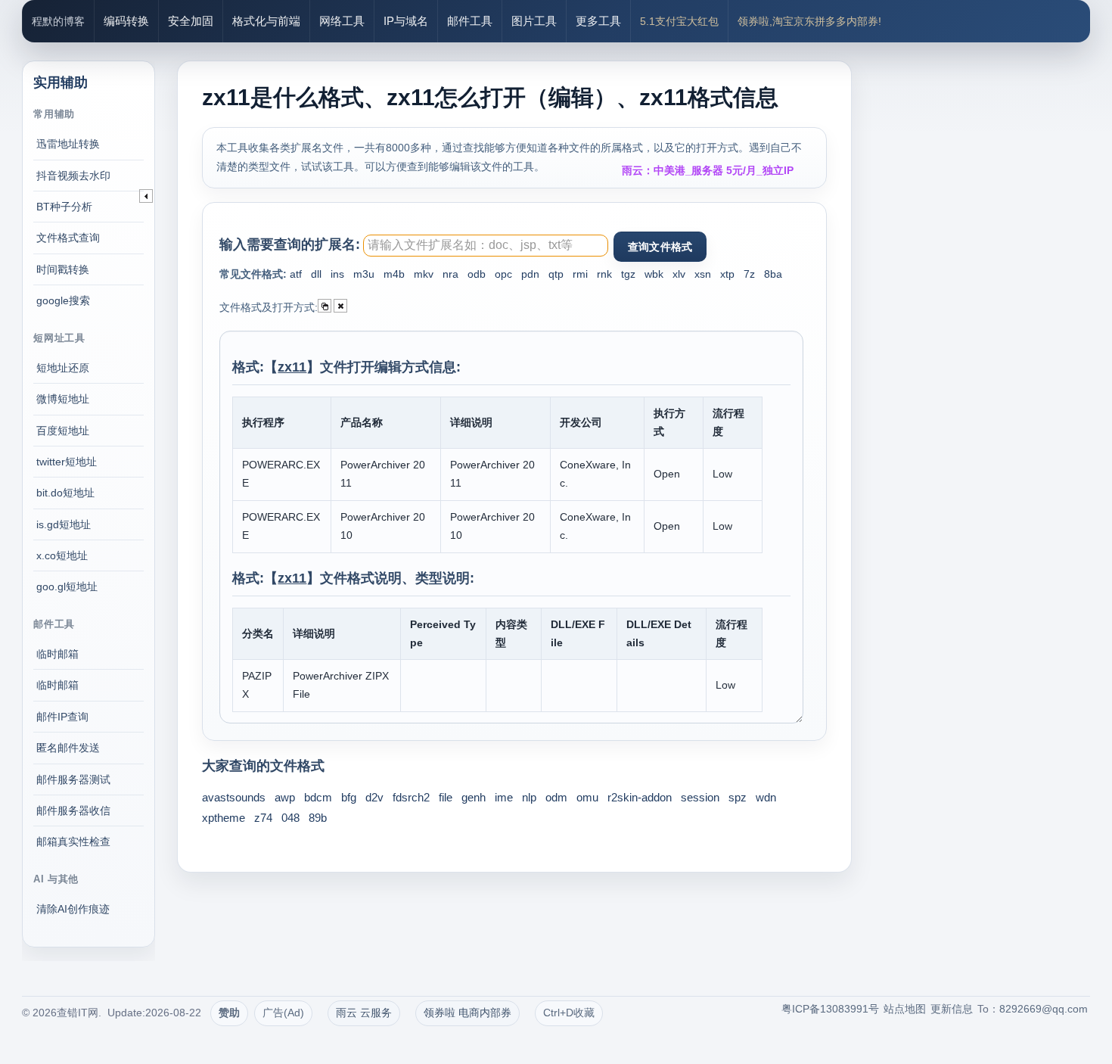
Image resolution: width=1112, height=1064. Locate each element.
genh (473, 797)
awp (285, 797)
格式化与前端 (266, 20)
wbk (654, 274)
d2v (374, 797)
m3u (363, 274)
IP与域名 (406, 20)
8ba (773, 274)
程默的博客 (58, 21)
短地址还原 (62, 368)
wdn (766, 797)
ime (504, 797)
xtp (727, 274)
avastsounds (234, 797)
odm (556, 797)
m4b (394, 274)
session (700, 797)
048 (290, 817)
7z (749, 274)
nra (450, 274)
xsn (702, 274)
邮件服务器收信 (73, 810)
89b (318, 817)
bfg (348, 797)
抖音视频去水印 (73, 176)
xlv (678, 274)
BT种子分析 (64, 207)
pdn (530, 274)
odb (476, 274)
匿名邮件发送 (68, 748)
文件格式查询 (68, 238)
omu (587, 797)
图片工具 (534, 20)
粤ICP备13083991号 (830, 1009)
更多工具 (598, 20)
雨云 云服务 (364, 1012)
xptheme (223, 817)
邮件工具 (469, 20)
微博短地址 (62, 399)
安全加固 (190, 20)
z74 (263, 817)
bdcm (318, 797)
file (445, 797)
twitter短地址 (66, 462)
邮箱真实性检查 (73, 841)
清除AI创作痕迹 (73, 909)
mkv (423, 274)
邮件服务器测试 (73, 779)
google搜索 (63, 300)
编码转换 (126, 20)
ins (337, 274)
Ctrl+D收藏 (569, 1012)
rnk (604, 274)
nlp (529, 797)
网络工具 (342, 20)
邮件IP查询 (62, 717)
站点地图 (905, 1009)
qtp (556, 274)
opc (503, 274)
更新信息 (951, 1009)
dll (316, 274)
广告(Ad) (283, 1012)
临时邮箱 (57, 654)
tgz (628, 274)
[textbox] (485, 246)
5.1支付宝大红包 (679, 21)
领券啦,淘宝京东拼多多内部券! (809, 21)
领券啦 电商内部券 (467, 1012)
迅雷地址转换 (68, 144)
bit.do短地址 (65, 493)
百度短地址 (62, 431)
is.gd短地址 (63, 524)
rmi (580, 274)
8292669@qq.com (1043, 1009)
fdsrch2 (411, 797)
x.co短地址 (62, 555)
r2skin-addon (639, 797)
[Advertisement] (987, 265)
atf (296, 274)
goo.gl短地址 (67, 586)
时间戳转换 (62, 269)
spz (737, 797)
